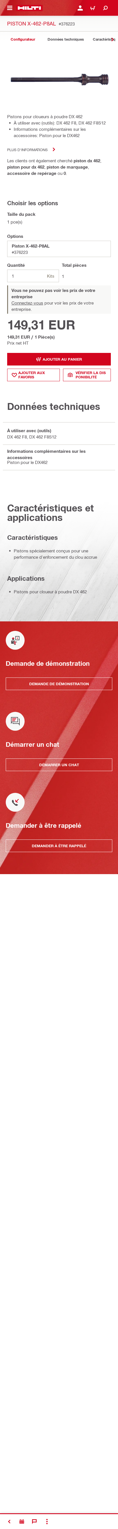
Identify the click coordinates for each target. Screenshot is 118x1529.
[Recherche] (105, 8)
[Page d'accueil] (29, 8)
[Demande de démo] (21, 1521)
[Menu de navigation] (9, 8)
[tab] (23, 39)
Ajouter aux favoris (31, 374)
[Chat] (34, 1521)
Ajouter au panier (62, 359)
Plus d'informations (27, 149)
